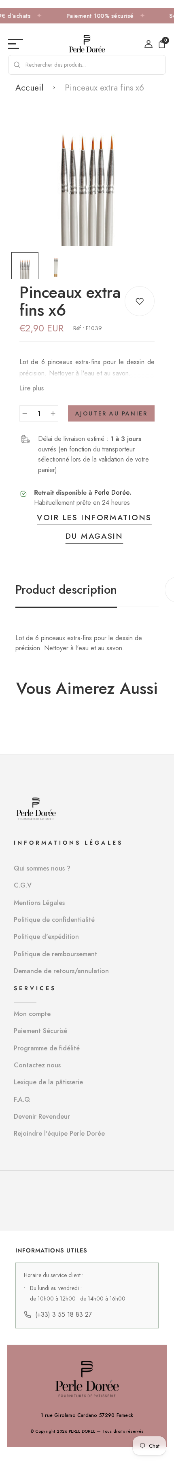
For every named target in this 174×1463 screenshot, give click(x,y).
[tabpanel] (26, 265)
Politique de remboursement (55, 954)
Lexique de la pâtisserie (48, 1082)
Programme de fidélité (47, 1048)
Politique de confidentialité (54, 919)
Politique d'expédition (46, 936)
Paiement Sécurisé (40, 1030)
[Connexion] (148, 44)
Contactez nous (37, 1065)
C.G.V (23, 885)
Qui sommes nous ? (42, 868)
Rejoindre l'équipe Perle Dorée (59, 1133)
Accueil (29, 88)
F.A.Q (22, 1099)
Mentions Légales (39, 902)
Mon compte (32, 1013)
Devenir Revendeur (42, 1116)
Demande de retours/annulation (61, 971)
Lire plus (31, 388)
